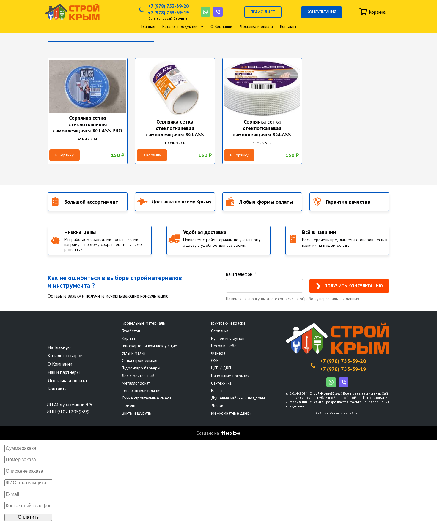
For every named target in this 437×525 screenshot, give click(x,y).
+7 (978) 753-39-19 (168, 12)
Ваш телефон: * (241, 274)
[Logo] (72, 12)
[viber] (218, 12)
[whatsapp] (205, 12)
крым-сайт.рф (349, 413)
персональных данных (339, 298)
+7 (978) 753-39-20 (168, 6)
